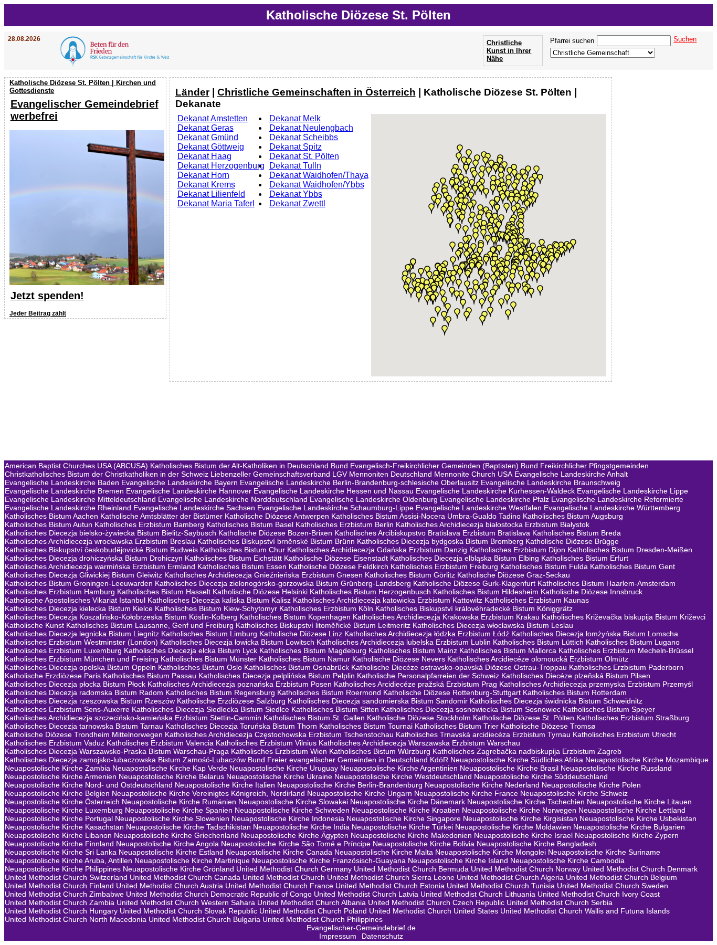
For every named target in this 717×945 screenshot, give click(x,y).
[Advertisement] (86, 389)
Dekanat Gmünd (207, 137)
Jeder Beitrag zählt (37, 313)
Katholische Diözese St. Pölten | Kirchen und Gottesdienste (82, 86)
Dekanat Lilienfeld (211, 194)
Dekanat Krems (206, 184)
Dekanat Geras (205, 127)
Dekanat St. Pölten (304, 156)
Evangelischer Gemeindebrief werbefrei (84, 110)
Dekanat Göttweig (210, 146)
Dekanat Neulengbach (311, 127)
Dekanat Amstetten (212, 118)
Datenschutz (382, 936)
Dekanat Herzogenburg (221, 165)
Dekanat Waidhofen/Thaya (318, 175)
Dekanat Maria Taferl (216, 203)
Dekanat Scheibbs (303, 137)
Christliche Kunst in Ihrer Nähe (509, 50)
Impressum (337, 936)
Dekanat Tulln (295, 165)
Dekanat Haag (204, 156)
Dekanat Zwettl (297, 203)
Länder (192, 92)
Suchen (685, 39)
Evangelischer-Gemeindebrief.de (361, 927)
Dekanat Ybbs (295, 194)
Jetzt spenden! (47, 295)
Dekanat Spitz (295, 146)
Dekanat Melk (295, 118)
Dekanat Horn (203, 175)
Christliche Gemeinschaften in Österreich (316, 92)
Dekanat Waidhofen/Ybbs (316, 184)
